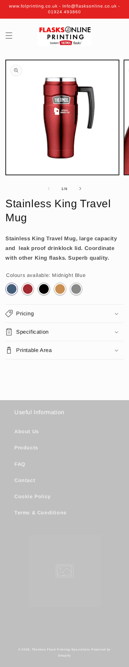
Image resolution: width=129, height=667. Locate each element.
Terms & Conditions (40, 512)
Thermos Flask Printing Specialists (61, 649)
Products (26, 447)
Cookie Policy (32, 496)
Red (28, 289)
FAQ (19, 464)
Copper (60, 289)
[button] (9, 35)
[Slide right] (80, 188)
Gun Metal (76, 289)
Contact (24, 480)
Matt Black (44, 289)
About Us (26, 431)
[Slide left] (49, 188)
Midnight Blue (11, 289)
